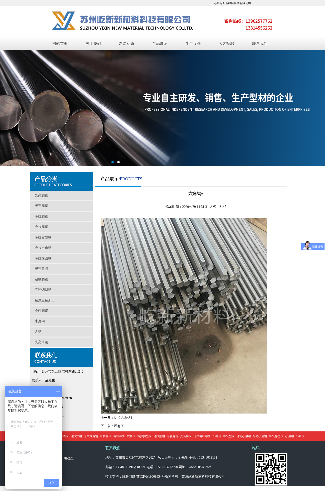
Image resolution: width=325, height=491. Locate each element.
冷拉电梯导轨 (202, 436)
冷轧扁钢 (41, 310)
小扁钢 (40, 321)
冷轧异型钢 (276, 436)
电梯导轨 (119, 436)
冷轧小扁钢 (243, 436)
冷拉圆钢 (41, 227)
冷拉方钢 (76, 436)
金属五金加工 (45, 300)
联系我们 (259, 43)
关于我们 (93, 43)
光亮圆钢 (41, 206)
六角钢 (131, 436)
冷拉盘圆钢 (43, 258)
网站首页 (60, 43)
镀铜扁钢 (41, 279)
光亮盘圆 (41, 269)
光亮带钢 (41, 342)
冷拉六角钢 (43, 248)
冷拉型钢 (159, 436)
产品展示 (159, 43)
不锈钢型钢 (43, 290)
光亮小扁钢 (260, 436)
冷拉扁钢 (41, 216)
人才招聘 (226, 43)
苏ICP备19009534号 (150, 476)
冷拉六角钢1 (123, 417)
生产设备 (193, 43)
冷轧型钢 (229, 436)
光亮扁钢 (41, 195)
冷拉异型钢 (43, 237)
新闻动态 (126, 43)
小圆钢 (300, 436)
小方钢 (217, 436)
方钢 (38, 331)
